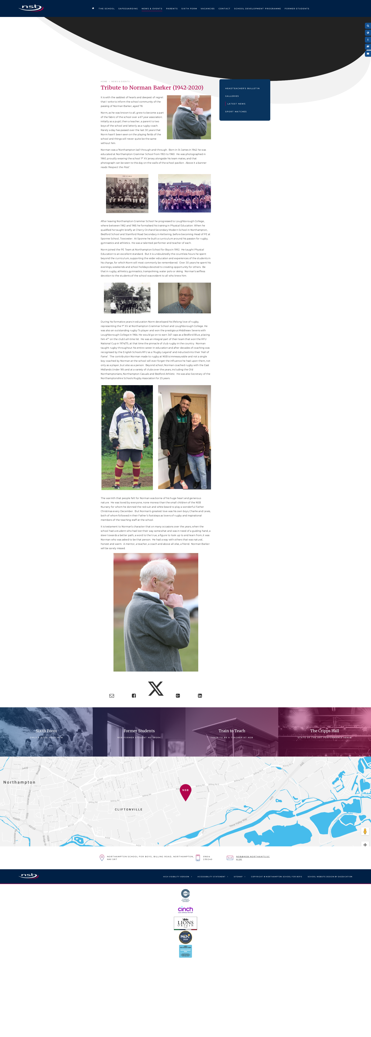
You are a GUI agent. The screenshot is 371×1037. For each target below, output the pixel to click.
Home (104, 81)
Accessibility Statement (211, 877)
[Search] (368, 26)
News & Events (120, 81)
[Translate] (368, 33)
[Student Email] (368, 54)
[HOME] (93, 8)
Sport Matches (236, 111)
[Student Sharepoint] (368, 47)
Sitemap (238, 877)
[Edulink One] (368, 40)
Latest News (236, 104)
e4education (345, 877)
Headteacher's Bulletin (242, 88)
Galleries (232, 96)
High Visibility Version (176, 877)
